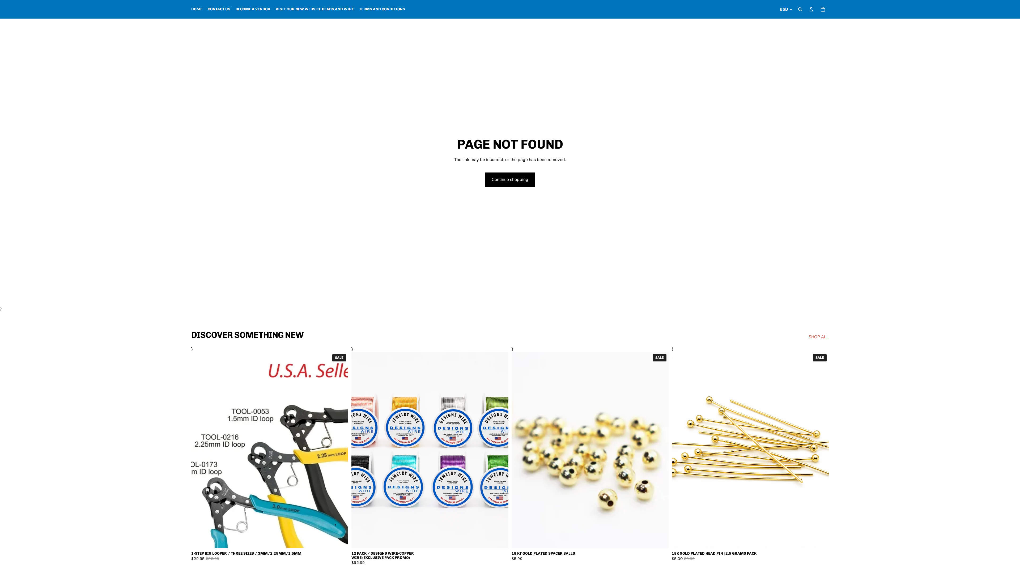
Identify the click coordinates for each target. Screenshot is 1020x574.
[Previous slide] (359, 450)
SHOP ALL (819, 337)
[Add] (820, 540)
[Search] (800, 9)
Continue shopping (510, 179)
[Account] (811, 9)
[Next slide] (500, 450)
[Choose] (340, 540)
